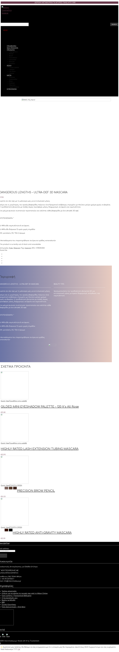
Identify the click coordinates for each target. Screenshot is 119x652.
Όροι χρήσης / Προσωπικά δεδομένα (16, 596)
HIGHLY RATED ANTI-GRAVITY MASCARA (42, 532)
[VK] (3, 263)
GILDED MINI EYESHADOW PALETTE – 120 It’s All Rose (40, 406)
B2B (3, 602)
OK (19, 649)
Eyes (11, 248)
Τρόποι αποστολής (9, 591)
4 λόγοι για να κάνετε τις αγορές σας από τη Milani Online (25, 593)
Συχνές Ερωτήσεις (9, 605)
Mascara (17, 248)
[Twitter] (3, 256)
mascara (28, 248)
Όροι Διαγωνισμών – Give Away (13, 607)
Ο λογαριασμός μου (9, 598)
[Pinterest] (3, 261)
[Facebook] (3, 254)
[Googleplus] (3, 258)
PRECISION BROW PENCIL (36, 490)
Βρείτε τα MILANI (8, 600)
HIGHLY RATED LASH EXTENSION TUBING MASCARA (39, 448)
